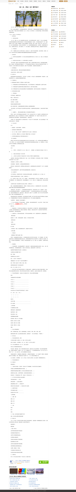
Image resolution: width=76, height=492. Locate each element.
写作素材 (48, 1)
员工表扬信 (55, 38)
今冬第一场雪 (55, 14)
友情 (61, 44)
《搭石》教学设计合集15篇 (33, 486)
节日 (53, 46)
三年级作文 (55, 42)
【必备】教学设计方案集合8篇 (14, 478)
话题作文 (44, 1)
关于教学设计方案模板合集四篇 (34, 484)
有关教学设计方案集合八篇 (14, 483)
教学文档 (26, 1)
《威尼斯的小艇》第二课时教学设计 (15, 484)
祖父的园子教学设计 (32, 481)
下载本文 (34, 9)
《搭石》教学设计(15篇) (13, 486)
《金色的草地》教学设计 (13, 481)
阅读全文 (31, 9)
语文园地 (21, 1)
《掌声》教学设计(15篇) (33, 478)
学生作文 (39, 1)
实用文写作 (53, 1)
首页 (18, 1)
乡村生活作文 (55, 16)
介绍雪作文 (63, 8)
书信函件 (30, 1)
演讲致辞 (35, 1)
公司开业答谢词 (55, 36)
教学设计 (21, 3)
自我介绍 (62, 46)
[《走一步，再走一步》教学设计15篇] (12, 1)
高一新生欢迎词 (63, 36)
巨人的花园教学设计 (32, 483)
